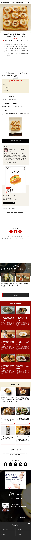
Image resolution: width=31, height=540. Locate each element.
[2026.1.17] (22, 391)
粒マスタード (20, 212)
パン (12, 212)
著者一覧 (19, 529)
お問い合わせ (20, 534)
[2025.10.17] (23, 334)
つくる (8, 236)
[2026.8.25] (8, 310)
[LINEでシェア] (20, 231)
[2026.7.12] (22, 411)
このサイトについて (6, 529)
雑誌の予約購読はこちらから (22, 517)
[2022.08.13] (22, 277)
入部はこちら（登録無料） (15, 498)
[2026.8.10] (23, 358)
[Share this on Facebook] (15, 231)
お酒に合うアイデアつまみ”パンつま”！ (18, 40)
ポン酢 (15, 212)
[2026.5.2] (22, 430)
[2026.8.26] (8, 358)
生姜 (16, 454)
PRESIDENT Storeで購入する (8, 517)
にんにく (12, 454)
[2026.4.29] (7, 411)
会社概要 (4, 534)
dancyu (3, 236)
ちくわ (8, 212)
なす (19, 454)
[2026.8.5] (7, 391)
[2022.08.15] (7, 277)
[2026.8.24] (23, 310)
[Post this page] (11, 231)
